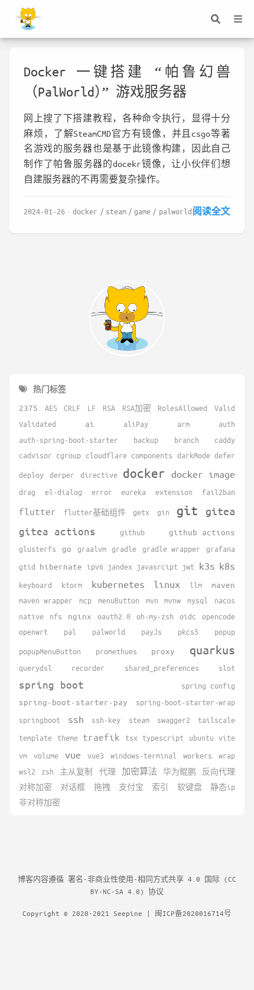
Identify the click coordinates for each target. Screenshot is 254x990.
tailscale (216, 720)
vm (23, 755)
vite (227, 737)
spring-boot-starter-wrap (185, 702)
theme (67, 737)
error (102, 492)
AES (51, 408)
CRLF (72, 408)
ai (90, 424)
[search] (215, 19)
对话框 (72, 787)
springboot (39, 720)
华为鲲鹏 (179, 771)
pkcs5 (188, 632)
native (31, 616)
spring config (208, 685)
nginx (80, 616)
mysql (197, 600)
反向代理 (218, 771)
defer (224, 455)
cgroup (68, 455)
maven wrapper (46, 600)
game (142, 211)
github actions (202, 532)
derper (62, 475)
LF (91, 408)
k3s (207, 565)
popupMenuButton (50, 651)
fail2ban (218, 492)
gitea (220, 511)
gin (163, 512)
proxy (163, 651)
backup (145, 440)
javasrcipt (157, 566)
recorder (88, 668)
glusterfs (37, 549)
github (132, 532)
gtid (27, 566)
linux (167, 584)
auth (227, 424)
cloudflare (106, 455)
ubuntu (201, 737)
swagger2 (173, 720)
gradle (124, 549)
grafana (220, 549)
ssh (76, 719)
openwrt (33, 632)
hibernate (61, 566)
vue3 (95, 755)
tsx (131, 737)
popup (224, 632)
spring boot (51, 684)
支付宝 (131, 787)
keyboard (35, 585)
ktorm (71, 585)
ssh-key (106, 720)
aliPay (135, 424)
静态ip (222, 787)
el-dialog (63, 492)
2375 (28, 408)
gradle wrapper (171, 549)
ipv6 (95, 566)
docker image (203, 474)
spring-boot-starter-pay (73, 702)
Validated (37, 424)
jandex (120, 566)
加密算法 (139, 771)
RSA (109, 408)
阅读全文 (211, 210)
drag (27, 492)
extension (174, 492)
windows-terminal (143, 755)
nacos (224, 600)
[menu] (238, 19)
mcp (85, 600)
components (151, 455)
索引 (160, 787)
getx (141, 512)
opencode (218, 616)
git (187, 510)
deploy (31, 475)
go (66, 549)
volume (46, 755)
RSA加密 (136, 408)
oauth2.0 (114, 616)
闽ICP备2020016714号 (193, 913)
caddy (224, 440)
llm (196, 585)
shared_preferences (162, 668)
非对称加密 (39, 802)
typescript (163, 737)
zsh (47, 771)
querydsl (35, 668)
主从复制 (76, 771)
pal (70, 632)
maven (223, 585)
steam (116, 211)
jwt (188, 566)
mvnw (172, 600)
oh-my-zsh (155, 616)
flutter (37, 511)
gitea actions (57, 531)
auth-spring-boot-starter (68, 440)
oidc (188, 616)
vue (73, 754)
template (35, 737)
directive (99, 475)
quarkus (212, 650)
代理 (107, 771)
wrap (227, 755)
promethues (116, 651)
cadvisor (35, 455)
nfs (56, 616)
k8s (227, 565)
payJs (151, 632)
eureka (133, 492)
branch (186, 440)
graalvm (91, 549)
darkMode (193, 455)
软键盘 (189, 787)
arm (183, 424)
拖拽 (102, 787)
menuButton (118, 600)
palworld (175, 211)
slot (227, 668)
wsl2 (27, 771)
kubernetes (118, 584)
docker (85, 211)
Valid (224, 408)
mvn (152, 600)
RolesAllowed (182, 408)
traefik (101, 736)
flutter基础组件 (95, 512)
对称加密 (35, 787)
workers (197, 755)
